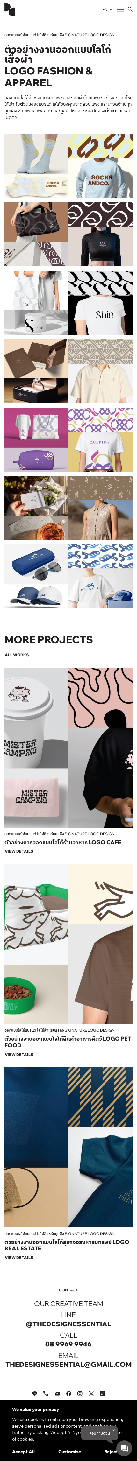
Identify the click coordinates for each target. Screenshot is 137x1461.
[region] (68, 1430)
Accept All (23, 1451)
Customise (69, 1451)
